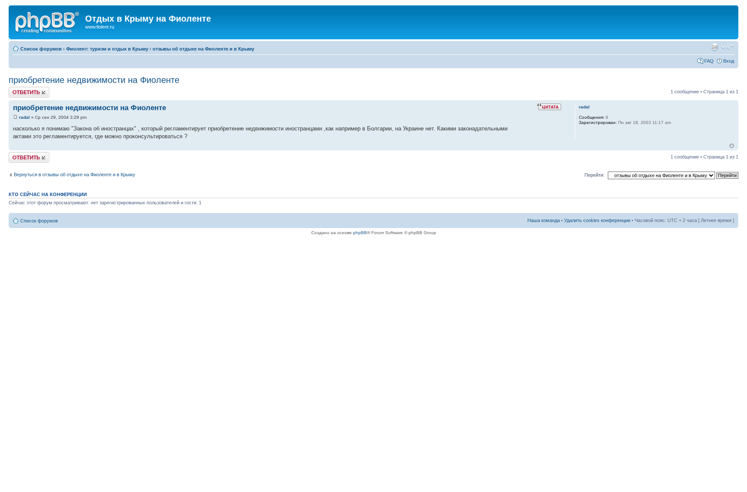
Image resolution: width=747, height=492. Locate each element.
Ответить (19, 89)
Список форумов (41, 48)
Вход (728, 60)
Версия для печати (714, 47)
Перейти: (594, 175)
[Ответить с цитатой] (549, 106)
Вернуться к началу (731, 145)
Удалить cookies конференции (597, 220)
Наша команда (543, 220)
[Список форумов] (48, 21)
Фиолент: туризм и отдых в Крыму (107, 48)
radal (24, 117)
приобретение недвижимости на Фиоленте (94, 80)
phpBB (360, 232)
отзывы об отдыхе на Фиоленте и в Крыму (203, 48)
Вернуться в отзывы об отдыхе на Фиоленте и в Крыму (74, 174)
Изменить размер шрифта (727, 47)
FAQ (709, 60)
